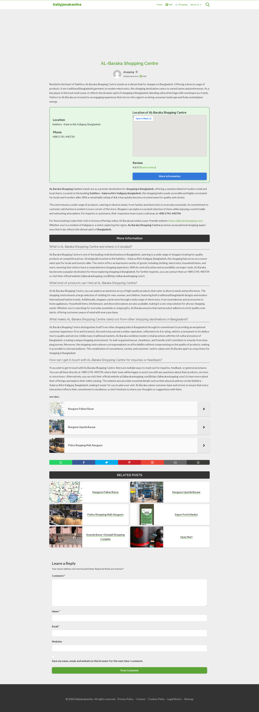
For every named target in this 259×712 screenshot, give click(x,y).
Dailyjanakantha (67, 4)
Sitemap (188, 699)
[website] (136, 72)
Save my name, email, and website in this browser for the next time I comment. (97, 661)
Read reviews (147, 167)
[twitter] (106, 462)
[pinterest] (129, 462)
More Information (169, 176)
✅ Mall (168, 4)
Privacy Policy (125, 699)
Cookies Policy (156, 699)
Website (57, 641)
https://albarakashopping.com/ (185, 220)
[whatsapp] (60, 462)
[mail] (175, 462)
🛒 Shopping (181, 4)
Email (56, 626)
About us (194, 4)
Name (56, 611)
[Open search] (207, 5)
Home (159, 4)
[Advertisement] (129, 31)
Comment (58, 575)
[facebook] (83, 462)
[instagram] (152, 462)
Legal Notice (174, 699)
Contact (140, 699)
